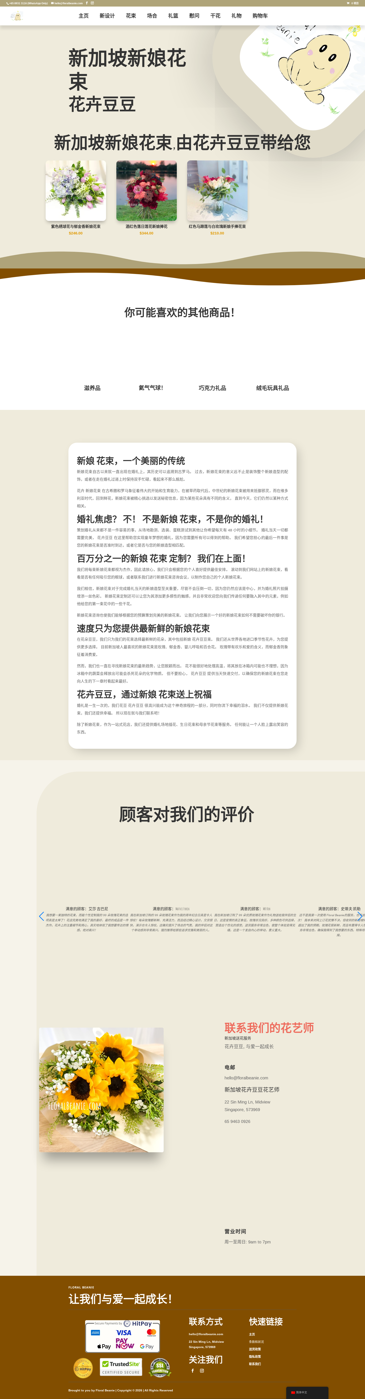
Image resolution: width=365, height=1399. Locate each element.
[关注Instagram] (202, 1370)
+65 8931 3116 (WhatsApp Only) (28, 3)
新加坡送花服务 (238, 1038)
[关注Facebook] (192, 1370)
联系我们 (255, 1364)
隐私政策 (255, 1356)
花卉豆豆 (135, 706)
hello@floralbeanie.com (206, 1334)
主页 (252, 1334)
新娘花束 (93, 491)
